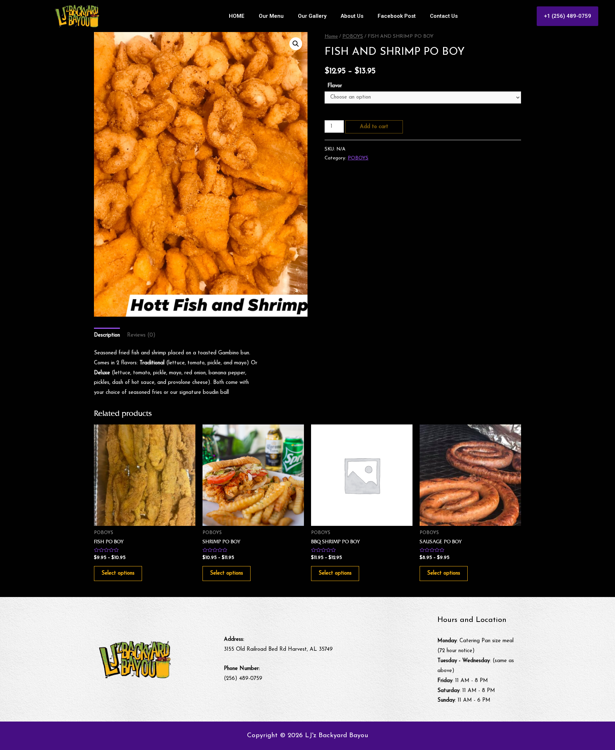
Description (107, 335)
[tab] (107, 335)
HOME (237, 16)
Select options (118, 573)
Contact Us (444, 16)
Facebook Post (397, 16)
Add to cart (374, 127)
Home (331, 36)
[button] (567, 16)
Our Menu (271, 16)
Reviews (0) (141, 335)
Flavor (334, 86)
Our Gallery (312, 16)
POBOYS (352, 36)
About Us (352, 16)
